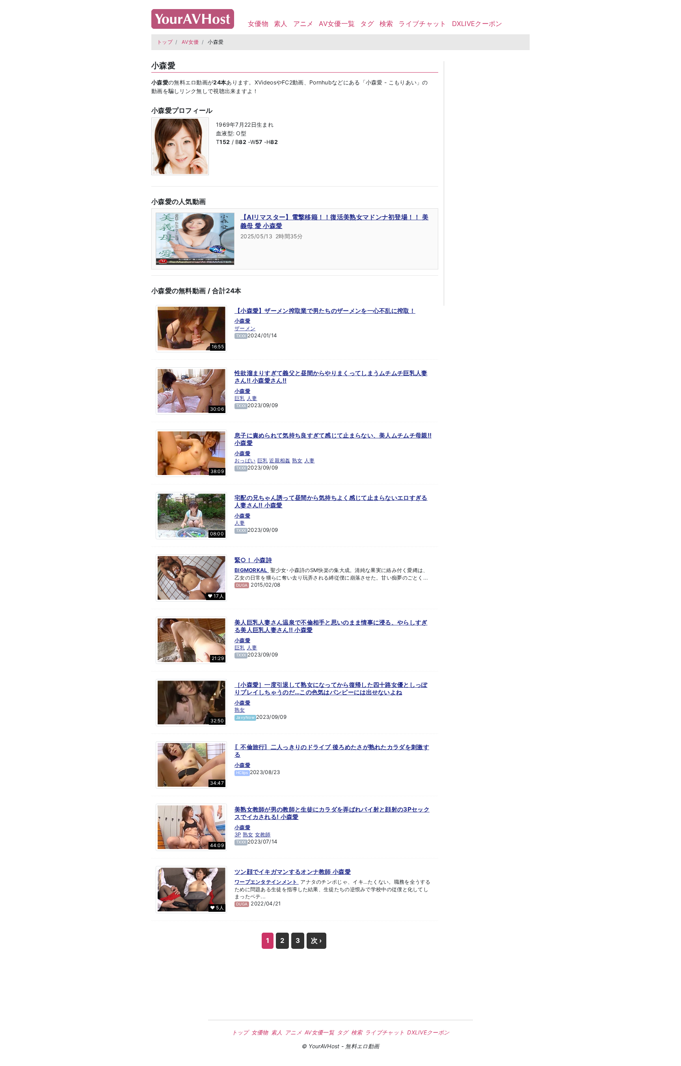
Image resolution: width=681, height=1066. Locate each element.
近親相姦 (279, 460)
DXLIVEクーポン (477, 24)
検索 (386, 24)
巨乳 (239, 398)
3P (237, 834)
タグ (367, 24)
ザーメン (244, 328)
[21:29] (191, 639)
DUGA (241, 585)
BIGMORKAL (251, 570)
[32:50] (191, 702)
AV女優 (190, 42)
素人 (281, 24)
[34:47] (191, 764)
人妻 (252, 398)
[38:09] (191, 452)
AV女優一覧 (337, 24)
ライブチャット (422, 24)
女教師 (263, 834)
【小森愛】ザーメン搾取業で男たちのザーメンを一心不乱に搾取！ (324, 310)
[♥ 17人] (191, 577)
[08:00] (191, 515)
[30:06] (191, 390)
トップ (165, 42)
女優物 (258, 24)
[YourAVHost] (192, 17)
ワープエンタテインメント (266, 882)
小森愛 (242, 321)
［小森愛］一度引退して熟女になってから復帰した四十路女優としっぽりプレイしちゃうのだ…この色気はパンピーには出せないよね (331, 688)
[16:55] (191, 328)
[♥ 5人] (191, 889)
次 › (316, 940)
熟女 (297, 460)
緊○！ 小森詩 (253, 560)
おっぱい (244, 460)
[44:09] (191, 826)
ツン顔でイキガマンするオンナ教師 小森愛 (292, 871)
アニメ (303, 24)
